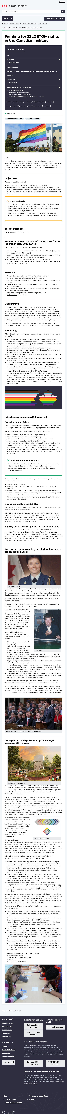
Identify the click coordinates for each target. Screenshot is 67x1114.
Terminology (13, 82)
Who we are (7, 1027)
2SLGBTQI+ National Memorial (18, 801)
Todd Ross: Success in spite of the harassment (44, 288)
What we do (7, 1030)
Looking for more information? (19, 92)
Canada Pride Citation (14, 935)
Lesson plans (42, 24)
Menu (6, 18)
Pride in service (12, 295)
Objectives (10, 59)
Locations (6, 1053)
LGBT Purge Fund (14, 790)
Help (5, 1096)
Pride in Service (35, 316)
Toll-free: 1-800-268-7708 (33, 1063)
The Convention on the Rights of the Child (21, 280)
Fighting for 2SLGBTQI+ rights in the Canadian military (26, 96)
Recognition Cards (41, 941)
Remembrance (14, 24)
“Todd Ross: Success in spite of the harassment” (21, 606)
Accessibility (7, 1023)
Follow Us (9, 1063)
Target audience (12, 67)
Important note (14, 62)
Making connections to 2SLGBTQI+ (20, 94)
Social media (10, 1099)
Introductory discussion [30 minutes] (18, 87)
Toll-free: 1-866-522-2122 (33, 1026)
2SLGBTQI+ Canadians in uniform (37, 276)
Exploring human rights (16, 90)
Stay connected (8, 1056)
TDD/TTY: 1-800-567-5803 (55, 1063)
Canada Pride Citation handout (17, 291)
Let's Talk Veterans (55, 1027)
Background (10, 80)
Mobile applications (13, 1103)
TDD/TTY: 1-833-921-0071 (33, 1033)
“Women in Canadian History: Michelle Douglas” (39, 598)
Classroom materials (29, 24)
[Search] (63, 11)
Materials (9, 76)
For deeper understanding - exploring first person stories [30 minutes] (30, 102)
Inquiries (5, 1046)
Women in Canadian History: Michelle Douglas (39, 284)
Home (4, 24)
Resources (6, 1036)
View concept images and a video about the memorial (27, 814)
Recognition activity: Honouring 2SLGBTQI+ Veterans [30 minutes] (28, 106)
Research (6, 1033)
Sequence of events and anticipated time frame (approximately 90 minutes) (31, 71)
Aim (7, 55)
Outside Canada (8, 1050)
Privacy (32, 1099)
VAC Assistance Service (34, 1045)
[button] (33, 61)
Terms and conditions (38, 1096)
